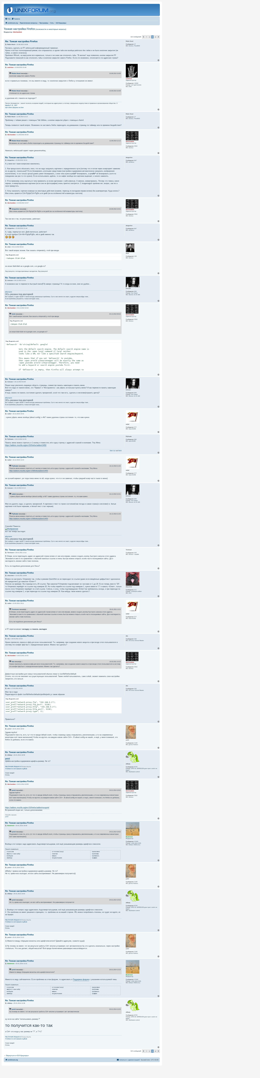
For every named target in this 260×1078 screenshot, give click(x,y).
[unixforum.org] (31, 9)
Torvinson (15, 609)
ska (13, 661)
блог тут (112, 450)
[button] (143, 37)
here (120, 450)
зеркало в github (21, 768)
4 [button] (155, 37)
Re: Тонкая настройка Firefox (21, 41)
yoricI (7, 759)
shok (13, 314)
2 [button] (149, 37)
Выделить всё (14, 255)
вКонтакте (8, 292)
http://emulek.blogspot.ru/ (13, 766)
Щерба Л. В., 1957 (11, 105)
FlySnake (15, 466)
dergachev (15, 209)
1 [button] (146, 37)
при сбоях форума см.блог (14, 107)
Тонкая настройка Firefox (35, 28)
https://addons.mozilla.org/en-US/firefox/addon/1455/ (25, 445)
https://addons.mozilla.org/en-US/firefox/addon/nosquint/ (27, 807)
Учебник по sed (10, 768)
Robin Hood (16, 73)
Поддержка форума (81, 979)
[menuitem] (8, 18)
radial (14, 494)
